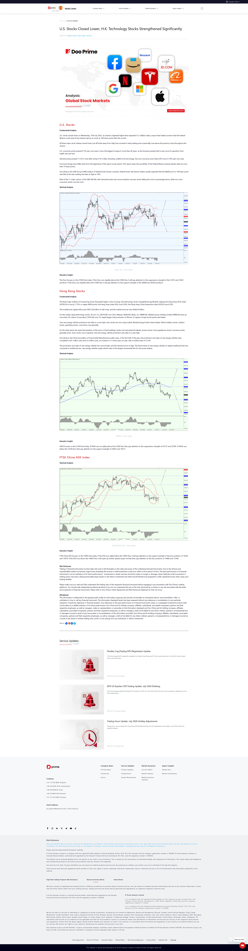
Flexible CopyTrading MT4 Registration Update (129, 651)
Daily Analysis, (73, 36)
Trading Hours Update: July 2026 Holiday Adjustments (132, 721)
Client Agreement (78, 940)
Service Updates (72, 21)
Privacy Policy (151, 940)
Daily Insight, (82, 36)
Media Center (70, 8)
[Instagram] (69, 623)
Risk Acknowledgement (135, 940)
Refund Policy (120, 940)
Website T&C (163, 940)
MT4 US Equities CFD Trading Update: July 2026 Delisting (133, 686)
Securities (89, 36)
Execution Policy (107, 940)
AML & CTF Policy (93, 940)
